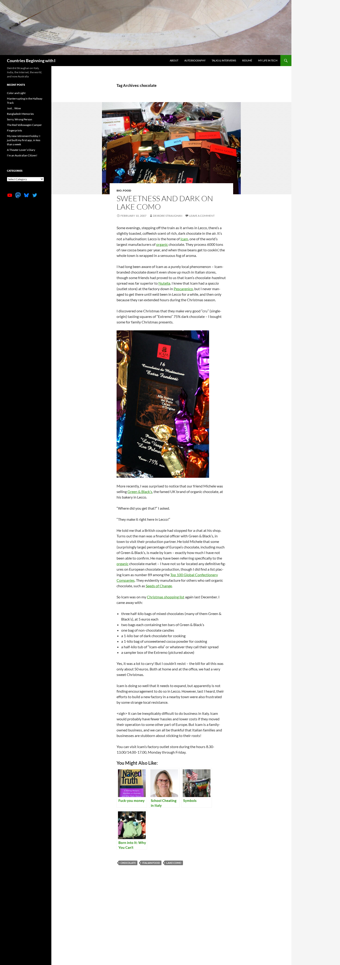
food (127, 190)
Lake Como (173, 862)
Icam (184, 239)
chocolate (128, 862)
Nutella (164, 283)
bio (119, 190)
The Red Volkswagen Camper (24, 125)
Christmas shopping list (165, 597)
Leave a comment (202, 215)
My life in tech (267, 60)
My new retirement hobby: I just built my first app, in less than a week (23, 140)
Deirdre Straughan (167, 215)
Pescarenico (183, 288)
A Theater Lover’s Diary (21, 150)
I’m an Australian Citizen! (22, 155)
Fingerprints (14, 130)
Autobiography (195, 60)
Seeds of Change (159, 586)
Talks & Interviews (224, 60)
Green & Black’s (139, 491)
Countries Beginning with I (31, 60)
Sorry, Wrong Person (19, 119)
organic (162, 244)
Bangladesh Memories (20, 114)
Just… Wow (14, 108)
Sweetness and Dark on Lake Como (165, 202)
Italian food (151, 862)
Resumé (247, 60)
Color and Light (16, 93)
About (174, 60)
